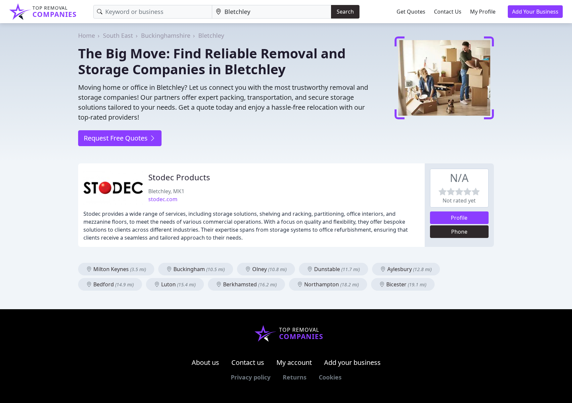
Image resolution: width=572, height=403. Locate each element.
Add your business (352, 362)
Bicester (405, 284)
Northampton (331, 284)
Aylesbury (409, 269)
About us (205, 362)
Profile (459, 217)
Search (345, 11)
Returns (295, 377)
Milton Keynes (119, 269)
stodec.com (162, 199)
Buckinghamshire (165, 35)
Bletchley (211, 35)
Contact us (247, 362)
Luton (178, 284)
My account (294, 362)
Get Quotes (411, 11)
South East (118, 35)
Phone (459, 231)
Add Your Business (535, 11)
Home (86, 35)
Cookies (330, 377)
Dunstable (336, 269)
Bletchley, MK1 (166, 191)
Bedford (113, 284)
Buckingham (198, 269)
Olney (269, 269)
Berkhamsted (249, 284)
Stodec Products (179, 177)
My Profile (483, 11)
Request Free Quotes (116, 138)
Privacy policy (250, 377)
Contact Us (447, 11)
